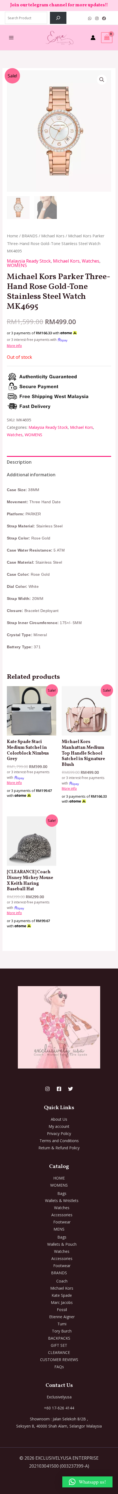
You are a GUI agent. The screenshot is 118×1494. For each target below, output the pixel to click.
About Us (59, 1119)
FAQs (59, 1366)
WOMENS (17, 265)
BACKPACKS (59, 1338)
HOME (59, 1178)
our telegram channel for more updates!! (64, 5)
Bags (61, 1193)
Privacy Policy (59, 1133)
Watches (90, 261)
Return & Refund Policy (59, 1147)
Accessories (61, 1214)
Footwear (62, 1222)
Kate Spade (62, 1295)
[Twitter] (70, 1088)
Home (12, 235)
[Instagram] (97, 18)
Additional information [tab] (31, 475)
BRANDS (30, 235)
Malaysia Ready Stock (29, 261)
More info (14, 345)
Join (15, 5)
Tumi (61, 1323)
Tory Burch (62, 1331)
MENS (59, 1229)
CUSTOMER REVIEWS (59, 1359)
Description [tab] (19, 462)
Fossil (62, 1309)
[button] (102, 80)
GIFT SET (59, 1345)
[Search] (58, 18)
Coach (62, 1281)
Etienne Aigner (62, 1316)
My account (59, 1126)
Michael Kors (52, 235)
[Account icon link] (93, 37)
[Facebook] (104, 18)
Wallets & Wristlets (61, 1200)
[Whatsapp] (90, 18)
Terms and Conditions (59, 1140)
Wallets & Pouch (62, 1244)
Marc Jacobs (62, 1302)
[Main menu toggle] (11, 37)
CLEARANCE (59, 1352)
